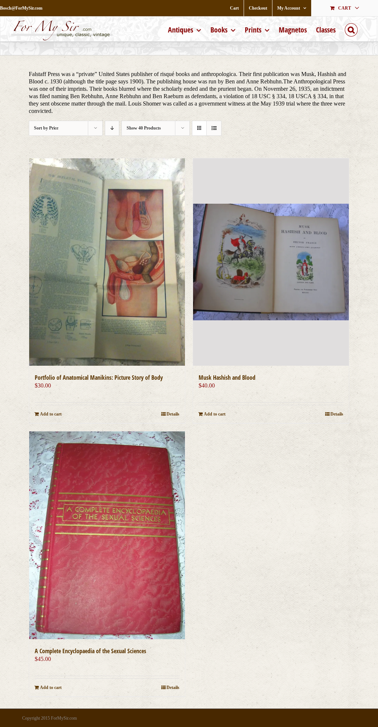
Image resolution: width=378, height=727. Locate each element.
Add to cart (51, 414)
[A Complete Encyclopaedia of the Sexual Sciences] (107, 535)
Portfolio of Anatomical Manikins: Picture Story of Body (99, 377)
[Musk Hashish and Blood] (271, 262)
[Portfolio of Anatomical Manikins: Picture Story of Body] (107, 262)
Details (172, 414)
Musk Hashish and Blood (227, 377)
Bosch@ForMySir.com (21, 8)
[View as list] (214, 128)
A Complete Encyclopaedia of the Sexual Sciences (90, 651)
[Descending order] (112, 128)
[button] (351, 29)
